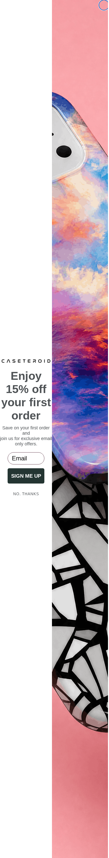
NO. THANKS (24, 500)
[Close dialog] (100, 5)
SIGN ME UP (24, 482)
